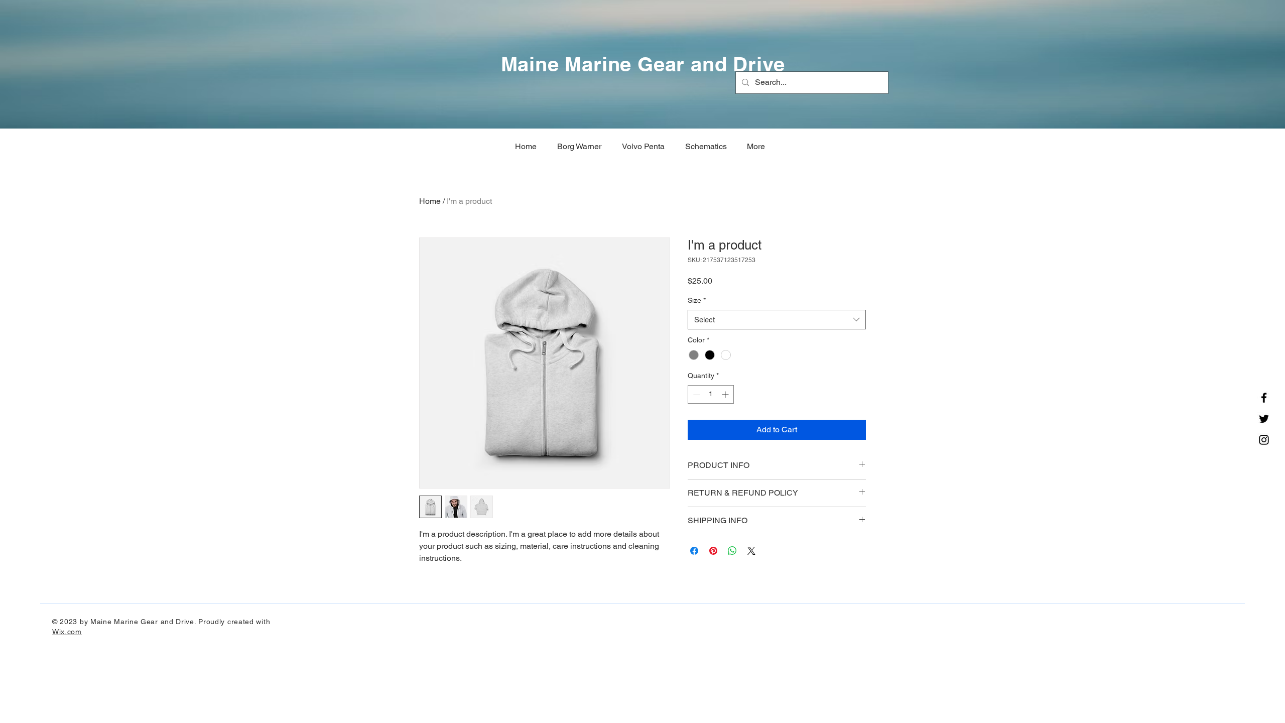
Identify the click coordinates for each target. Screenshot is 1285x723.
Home (430, 201)
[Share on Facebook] (694, 551)
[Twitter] (1263, 418)
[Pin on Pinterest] (713, 551)
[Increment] (726, 394)
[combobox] (777, 319)
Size (697, 300)
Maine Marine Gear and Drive (643, 64)
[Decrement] (695, 394)
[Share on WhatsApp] (732, 551)
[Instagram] (1263, 439)
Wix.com (67, 632)
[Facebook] (1263, 397)
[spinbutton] (711, 394)
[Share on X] (751, 551)
